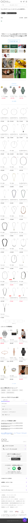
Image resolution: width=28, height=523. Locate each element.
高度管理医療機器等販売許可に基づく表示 (17, 503)
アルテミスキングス (10, 392)
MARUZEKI (3, 390)
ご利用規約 (3, 495)
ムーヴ (9, 390)
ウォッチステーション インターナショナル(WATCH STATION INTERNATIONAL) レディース (12, 423)
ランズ (21, 390)
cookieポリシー (22, 499)
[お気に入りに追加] (8, 330)
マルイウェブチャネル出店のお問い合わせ (8, 505)
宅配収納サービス (13, 507)
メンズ (15, 433)
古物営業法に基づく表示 (20, 501)
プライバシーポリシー (10, 495)
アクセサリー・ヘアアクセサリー (22, 433)
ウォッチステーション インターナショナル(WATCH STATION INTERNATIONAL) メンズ (12, 426)
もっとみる (14, 101)
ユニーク (3, 392)
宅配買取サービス (4, 507)
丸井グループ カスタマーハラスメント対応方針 (9, 499)
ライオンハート (14, 390)
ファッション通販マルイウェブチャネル (7, 432)
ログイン (24, 441)
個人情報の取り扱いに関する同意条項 (8, 497)
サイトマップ (20, 505)
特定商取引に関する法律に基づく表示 (8, 501)
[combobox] (14, 5)
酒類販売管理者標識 (4, 503)
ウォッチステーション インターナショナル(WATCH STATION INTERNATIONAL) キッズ (12, 428)
